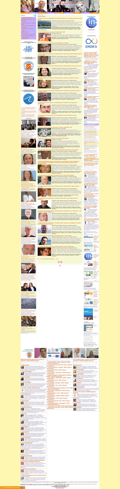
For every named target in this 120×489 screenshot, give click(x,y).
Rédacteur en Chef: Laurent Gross (60, 485)
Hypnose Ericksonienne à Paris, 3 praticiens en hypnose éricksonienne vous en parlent (91, 333)
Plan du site (56, 482)
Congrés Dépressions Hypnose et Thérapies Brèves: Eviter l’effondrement (56, 246)
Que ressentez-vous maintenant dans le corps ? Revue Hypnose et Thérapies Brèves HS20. (91, 219)
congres (58, 37)
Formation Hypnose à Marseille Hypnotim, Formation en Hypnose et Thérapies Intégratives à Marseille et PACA (29, 91)
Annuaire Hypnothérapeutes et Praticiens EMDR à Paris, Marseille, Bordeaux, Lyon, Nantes (91, 344)
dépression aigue (69, 145)
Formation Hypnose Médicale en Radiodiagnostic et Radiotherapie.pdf (91, 159)
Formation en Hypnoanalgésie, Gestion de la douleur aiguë (27, 150)
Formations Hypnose (26, 17)
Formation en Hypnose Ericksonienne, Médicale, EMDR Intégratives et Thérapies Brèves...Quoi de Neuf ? (60, 3)
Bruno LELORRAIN (26, 382)
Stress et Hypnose (68, 232)
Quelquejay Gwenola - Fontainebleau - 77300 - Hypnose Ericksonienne (58, 404)
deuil (72, 123)
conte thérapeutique (63, 123)
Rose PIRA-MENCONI (27, 443)
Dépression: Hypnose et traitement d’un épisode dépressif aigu (54, 138)
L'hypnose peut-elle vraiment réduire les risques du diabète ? (90, 132)
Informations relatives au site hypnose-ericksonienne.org (60, 486)
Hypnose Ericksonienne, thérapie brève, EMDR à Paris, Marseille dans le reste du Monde (91, 164)
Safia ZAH (24, 413)
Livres (23, 30)
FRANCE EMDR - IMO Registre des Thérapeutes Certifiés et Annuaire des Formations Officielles (29, 58)
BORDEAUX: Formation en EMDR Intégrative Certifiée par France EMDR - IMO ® (90, 62)
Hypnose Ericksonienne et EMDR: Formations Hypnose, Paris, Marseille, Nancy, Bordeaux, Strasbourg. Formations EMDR (90, 129)
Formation (86, 156)
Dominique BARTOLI (27, 407)
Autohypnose (54, 37)
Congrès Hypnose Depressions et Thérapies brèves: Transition (54, 42)
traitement (74, 50)
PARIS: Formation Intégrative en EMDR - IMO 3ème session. (91, 116)
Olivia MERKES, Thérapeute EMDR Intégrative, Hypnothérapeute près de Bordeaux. (28, 112)
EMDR (65, 171)
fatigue (78, 206)
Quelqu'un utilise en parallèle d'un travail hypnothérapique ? (91, 126)
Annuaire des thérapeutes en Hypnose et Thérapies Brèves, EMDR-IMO (91, 242)
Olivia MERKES (25, 426)
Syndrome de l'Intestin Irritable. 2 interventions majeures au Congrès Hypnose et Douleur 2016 (28, 239)
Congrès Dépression (55, 49)
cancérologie (59, 111)
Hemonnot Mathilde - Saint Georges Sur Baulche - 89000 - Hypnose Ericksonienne (59, 376)
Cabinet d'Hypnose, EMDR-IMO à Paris (96, 247)
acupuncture (59, 254)
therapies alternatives (62, 38)
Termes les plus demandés (60, 487)
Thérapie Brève (54, 38)
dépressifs (59, 145)
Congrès (24, 21)
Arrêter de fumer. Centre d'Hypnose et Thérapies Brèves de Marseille (28, 328)
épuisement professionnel (72, 206)
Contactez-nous (28, 118)
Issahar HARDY (25, 365)
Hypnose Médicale (64, 134)
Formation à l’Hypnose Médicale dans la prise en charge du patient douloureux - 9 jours (28, 132)
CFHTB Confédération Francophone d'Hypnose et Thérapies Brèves (64, 27)
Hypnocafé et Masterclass (27, 28)
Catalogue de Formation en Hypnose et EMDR (96, 256)
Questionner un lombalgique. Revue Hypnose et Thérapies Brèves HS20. (91, 207)
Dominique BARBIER (27, 455)
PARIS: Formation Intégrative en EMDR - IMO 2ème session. (91, 97)
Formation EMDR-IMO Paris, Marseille (10, 487)
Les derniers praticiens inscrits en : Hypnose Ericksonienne (58, 360)
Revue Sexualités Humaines (28, 25)
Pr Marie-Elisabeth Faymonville (60, 135)
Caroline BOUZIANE (26, 371)
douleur (78, 27)
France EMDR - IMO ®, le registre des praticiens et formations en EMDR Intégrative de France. (85, 360)
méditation (63, 232)
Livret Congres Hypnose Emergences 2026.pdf (91, 155)
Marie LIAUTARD (26, 377)
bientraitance (54, 218)
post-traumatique (64, 182)
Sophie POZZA (25, 449)
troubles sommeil (43, 29)
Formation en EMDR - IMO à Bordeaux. (31, 387)
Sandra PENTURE (26, 394)
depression (62, 37)
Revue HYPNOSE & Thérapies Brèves (59, 13)
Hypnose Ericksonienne (67, 28)
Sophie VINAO (25, 400)
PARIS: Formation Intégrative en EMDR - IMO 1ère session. (91, 88)
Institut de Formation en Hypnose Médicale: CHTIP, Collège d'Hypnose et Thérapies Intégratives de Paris (90, 268)
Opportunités (25, 38)
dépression (62, 49)
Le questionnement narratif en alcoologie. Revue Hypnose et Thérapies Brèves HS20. (91, 184)
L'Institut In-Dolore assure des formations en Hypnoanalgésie (90, 289)
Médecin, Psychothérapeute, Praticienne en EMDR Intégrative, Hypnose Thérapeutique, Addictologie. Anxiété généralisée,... (87, 385)
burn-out (53, 206)
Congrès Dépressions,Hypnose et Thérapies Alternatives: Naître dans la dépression (58, 149)
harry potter (76, 181)
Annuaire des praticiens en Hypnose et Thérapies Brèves (96, 237)
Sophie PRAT (25, 420)
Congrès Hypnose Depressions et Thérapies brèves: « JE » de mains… (55, 235)
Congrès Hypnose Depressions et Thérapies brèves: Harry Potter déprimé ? (57, 175)
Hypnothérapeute (71, 134)
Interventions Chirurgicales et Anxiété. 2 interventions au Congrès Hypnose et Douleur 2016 (28, 204)
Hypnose (60, 28)
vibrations (58, 88)
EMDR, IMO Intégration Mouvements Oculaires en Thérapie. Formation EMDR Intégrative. (32, 360)
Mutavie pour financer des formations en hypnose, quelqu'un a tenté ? (91, 142)
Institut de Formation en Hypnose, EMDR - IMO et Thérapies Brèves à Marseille (91, 306)
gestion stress (74, 231)
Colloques (24, 27)
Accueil (39, 14)
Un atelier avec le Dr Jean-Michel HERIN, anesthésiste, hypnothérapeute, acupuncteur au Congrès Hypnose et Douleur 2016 (28, 258)
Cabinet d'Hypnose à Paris (89, 323)
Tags (42, 14)
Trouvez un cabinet (66, 484)
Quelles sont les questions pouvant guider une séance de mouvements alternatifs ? (90, 172)
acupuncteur (54, 254)
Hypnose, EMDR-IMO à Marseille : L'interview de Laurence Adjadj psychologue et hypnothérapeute (28, 275)
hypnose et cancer (67, 112)
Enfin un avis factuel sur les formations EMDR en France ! (90, 137)
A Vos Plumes (25, 32)
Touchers (73, 87)
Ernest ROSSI (66, 242)
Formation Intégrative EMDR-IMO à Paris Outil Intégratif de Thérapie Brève (28, 74)
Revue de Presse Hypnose (28, 35)
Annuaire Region (26, 37)
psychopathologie (66, 172)
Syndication (62, 482)
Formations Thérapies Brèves (28, 34)
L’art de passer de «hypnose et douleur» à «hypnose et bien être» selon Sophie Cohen (28, 293)
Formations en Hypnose (96, 311)
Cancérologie (58, 61)
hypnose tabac (74, 28)
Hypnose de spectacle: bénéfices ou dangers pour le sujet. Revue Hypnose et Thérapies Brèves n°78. (28, 115)
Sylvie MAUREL (25, 432)
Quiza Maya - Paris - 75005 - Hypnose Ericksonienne (60, 406)
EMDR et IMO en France (96, 272)
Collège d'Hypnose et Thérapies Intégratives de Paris (96, 263)
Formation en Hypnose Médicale (96, 292)
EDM (65, 181)
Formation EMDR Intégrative (91, 35)
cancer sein (54, 61)
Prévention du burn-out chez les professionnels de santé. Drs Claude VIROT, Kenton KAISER (28, 221)
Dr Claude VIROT (75, 145)
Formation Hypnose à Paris (91, 16)
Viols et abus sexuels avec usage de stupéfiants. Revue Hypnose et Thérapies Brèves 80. (33, 461)
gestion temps (74, 98)
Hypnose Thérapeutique (75, 146)
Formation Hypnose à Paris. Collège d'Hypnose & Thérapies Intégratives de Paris (29, 42)
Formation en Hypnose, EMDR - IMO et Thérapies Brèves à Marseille (96, 302)
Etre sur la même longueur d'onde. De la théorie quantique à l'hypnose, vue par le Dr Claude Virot (28, 311)
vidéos (67, 38)
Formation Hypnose (55, 28)
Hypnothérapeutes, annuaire (89, 342)
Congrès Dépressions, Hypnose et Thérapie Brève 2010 (52, 32)
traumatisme (59, 173)
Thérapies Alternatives (67, 50)
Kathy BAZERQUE (26, 437)
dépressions (67, 37)
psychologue (66, 255)
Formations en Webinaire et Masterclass (27, 20)
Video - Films (25, 31)
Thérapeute (63, 243)
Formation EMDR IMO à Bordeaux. (29, 107)
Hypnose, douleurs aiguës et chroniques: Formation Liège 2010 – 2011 (55, 127)
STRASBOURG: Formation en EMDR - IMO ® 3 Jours (91, 80)
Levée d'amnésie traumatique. (29, 468)
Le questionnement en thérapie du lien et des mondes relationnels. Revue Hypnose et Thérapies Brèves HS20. (91, 195)
